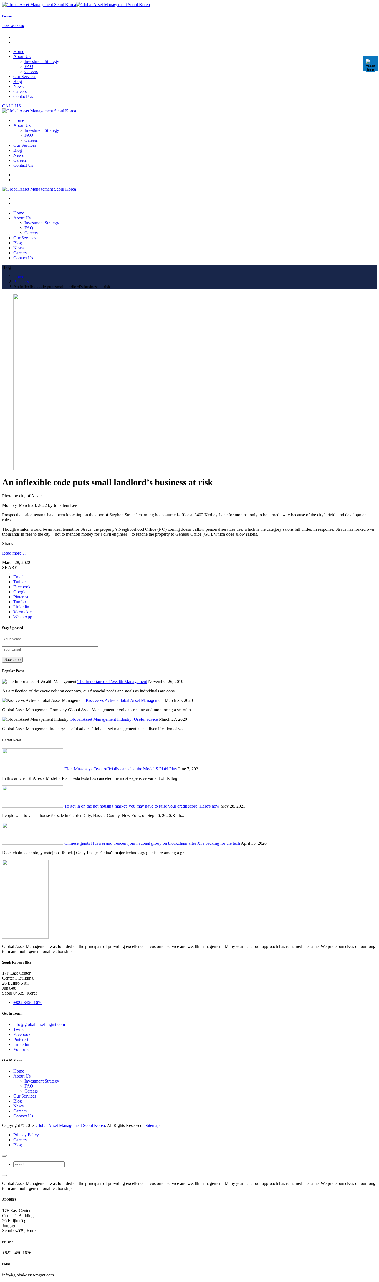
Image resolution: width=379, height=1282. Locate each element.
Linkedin (21, 1044)
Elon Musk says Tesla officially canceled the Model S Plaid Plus (120, 769)
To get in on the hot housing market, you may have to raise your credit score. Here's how (141, 806)
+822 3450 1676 (13, 26)
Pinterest (20, 1039)
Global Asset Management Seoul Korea (70, 1125)
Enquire (7, 15)
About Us (22, 1076)
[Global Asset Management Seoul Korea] (76, 4)
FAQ (28, 66)
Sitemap (152, 1125)
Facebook (22, 1034)
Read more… (14, 553)
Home (18, 1071)
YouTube (21, 1049)
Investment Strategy (41, 61)
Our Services (24, 1096)
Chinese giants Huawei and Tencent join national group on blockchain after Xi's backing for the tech (152, 843)
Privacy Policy (26, 1134)
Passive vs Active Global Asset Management (125, 700)
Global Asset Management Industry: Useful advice (114, 719)
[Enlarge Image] (143, 468)
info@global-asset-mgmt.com (39, 1024)
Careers (31, 71)
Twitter (19, 1029)
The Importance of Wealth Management (112, 681)
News (18, 1106)
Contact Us (23, 1116)
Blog (17, 1101)
